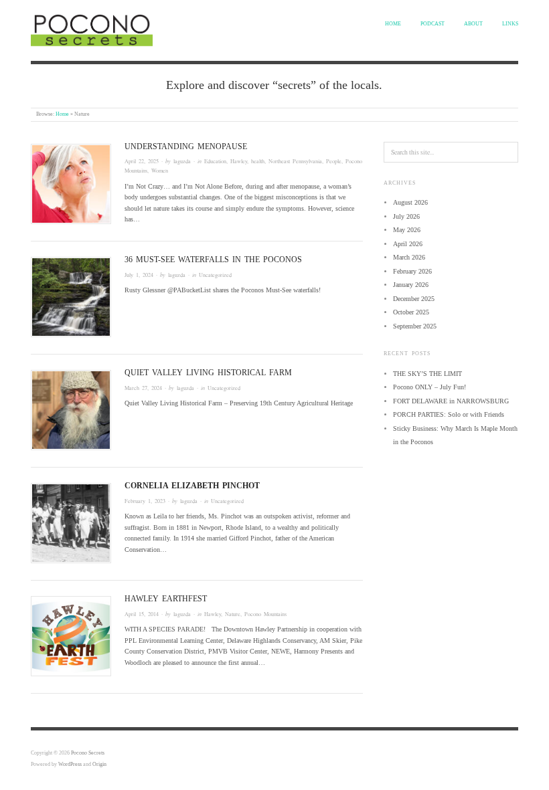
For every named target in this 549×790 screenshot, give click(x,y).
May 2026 (406, 229)
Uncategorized (215, 274)
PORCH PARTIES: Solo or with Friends (448, 414)
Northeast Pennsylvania (295, 161)
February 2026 (412, 271)
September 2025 (415, 326)
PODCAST (432, 24)
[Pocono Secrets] (92, 28)
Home (393, 24)
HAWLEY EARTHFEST (166, 598)
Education (215, 161)
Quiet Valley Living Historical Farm (208, 372)
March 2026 (409, 257)
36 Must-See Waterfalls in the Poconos (213, 259)
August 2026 (410, 202)
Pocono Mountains (265, 613)
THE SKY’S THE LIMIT (427, 373)
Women (159, 170)
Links (510, 24)
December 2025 (414, 298)
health (257, 161)
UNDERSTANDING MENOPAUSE (186, 146)
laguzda (182, 161)
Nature (232, 613)
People (333, 161)
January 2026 (410, 284)
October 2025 (411, 312)
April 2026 (407, 244)
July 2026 (406, 216)
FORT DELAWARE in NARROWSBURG (451, 401)
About (473, 24)
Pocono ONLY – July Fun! (429, 387)
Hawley (238, 161)
